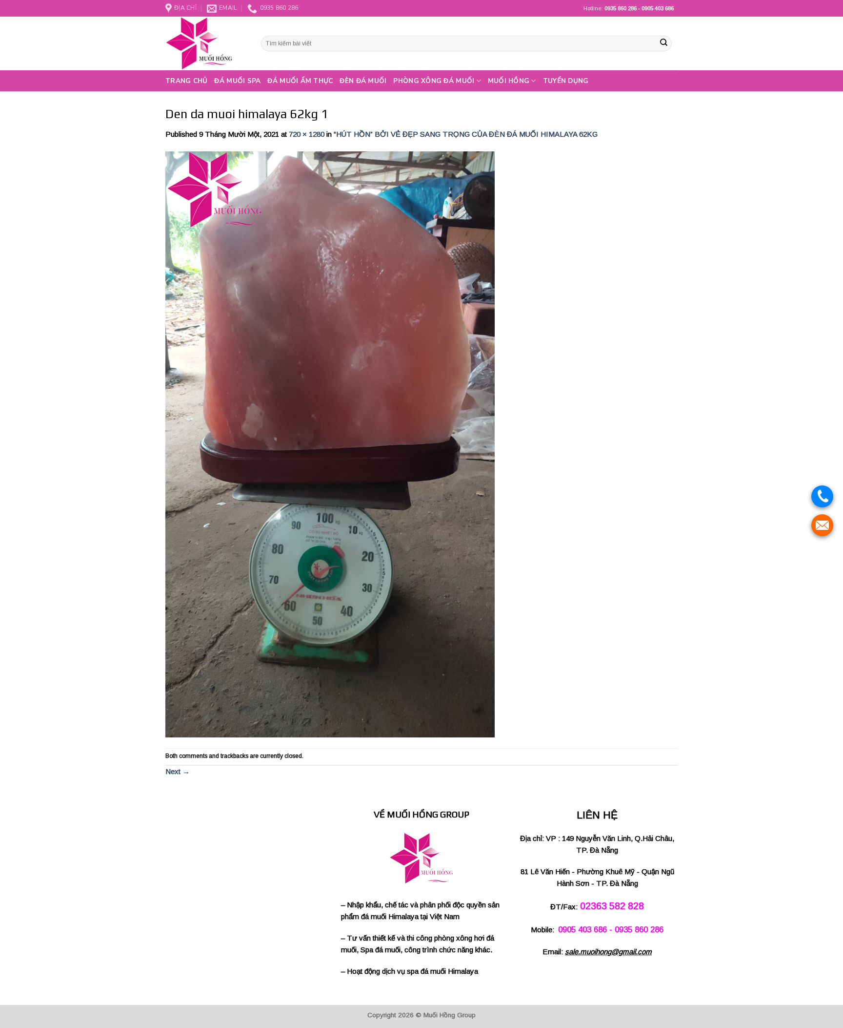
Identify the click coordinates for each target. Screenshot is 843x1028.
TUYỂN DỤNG (566, 80)
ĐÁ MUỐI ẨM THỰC (300, 80)
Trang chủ (186, 80)
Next (177, 771)
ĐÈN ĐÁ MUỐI (363, 80)
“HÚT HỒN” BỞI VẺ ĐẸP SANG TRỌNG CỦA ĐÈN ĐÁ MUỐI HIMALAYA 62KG (466, 134)
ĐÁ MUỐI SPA (237, 80)
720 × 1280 (306, 134)
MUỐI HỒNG (508, 80)
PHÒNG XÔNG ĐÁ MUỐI (433, 80)
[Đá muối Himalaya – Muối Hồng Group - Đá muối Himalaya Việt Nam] (205, 43)
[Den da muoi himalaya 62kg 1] (330, 444)
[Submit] (663, 43)
